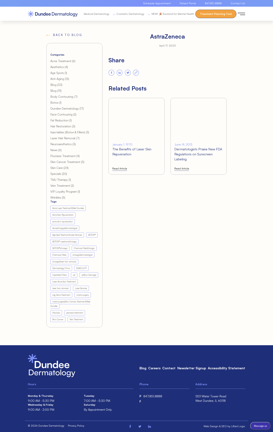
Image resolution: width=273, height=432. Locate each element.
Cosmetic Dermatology (130, 13)
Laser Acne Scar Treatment (64, 281)
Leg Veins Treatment (61, 295)
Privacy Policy (76, 425)
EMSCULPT (81, 268)
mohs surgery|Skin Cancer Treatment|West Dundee (70, 303)
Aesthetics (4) (59, 67)
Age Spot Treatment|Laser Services (67, 235)
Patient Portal (188, 3)
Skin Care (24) (59, 168)
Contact (169, 368)
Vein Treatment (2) (62, 185)
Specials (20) (58, 174)
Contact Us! (238, 3)
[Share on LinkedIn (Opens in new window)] (120, 73)
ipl (74, 275)
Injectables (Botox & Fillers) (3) (69, 132)
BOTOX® (92, 235)
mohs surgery (83, 295)
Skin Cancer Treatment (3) (67, 162)
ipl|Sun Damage (89, 275)
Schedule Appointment (157, 3)
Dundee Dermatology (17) (67, 108)
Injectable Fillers (59, 275)
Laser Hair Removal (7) (64, 138)
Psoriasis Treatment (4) (65, 156)
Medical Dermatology (97, 13)
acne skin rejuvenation (62, 221)
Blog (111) (55, 91)
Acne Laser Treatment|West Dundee (68, 208)
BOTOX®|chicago (59, 248)
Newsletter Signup (191, 368)
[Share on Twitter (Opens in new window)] (128, 73)
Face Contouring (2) (63, 114)
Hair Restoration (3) (62, 126)
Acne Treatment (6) (62, 61)
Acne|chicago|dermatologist (64, 228)
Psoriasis (56, 312)
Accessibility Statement (226, 368)
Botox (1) (55, 102)
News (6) (56, 150)
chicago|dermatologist (82, 255)
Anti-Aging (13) (59, 79)
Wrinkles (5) (57, 197)
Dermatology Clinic (61, 268)
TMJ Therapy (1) (60, 180)
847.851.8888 (213, 3)
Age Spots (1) (58, 73)
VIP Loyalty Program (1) (65, 191)
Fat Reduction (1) (61, 120)
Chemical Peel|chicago (84, 248)
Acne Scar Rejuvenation (63, 215)
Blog (142, 368)
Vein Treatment (76, 319)
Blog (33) (56, 85)
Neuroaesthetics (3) (63, 144)
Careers (154, 368)
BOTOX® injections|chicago (64, 241)
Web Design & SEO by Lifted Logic (224, 426)
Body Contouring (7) (63, 96)
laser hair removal (60, 288)
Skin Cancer (57, 319)
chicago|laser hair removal (64, 261)
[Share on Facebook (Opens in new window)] (111, 73)
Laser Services (81, 288)
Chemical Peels (59, 255)
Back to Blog (67, 35)
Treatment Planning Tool (216, 13)
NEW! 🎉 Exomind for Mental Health (173, 13)
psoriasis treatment (74, 312)
